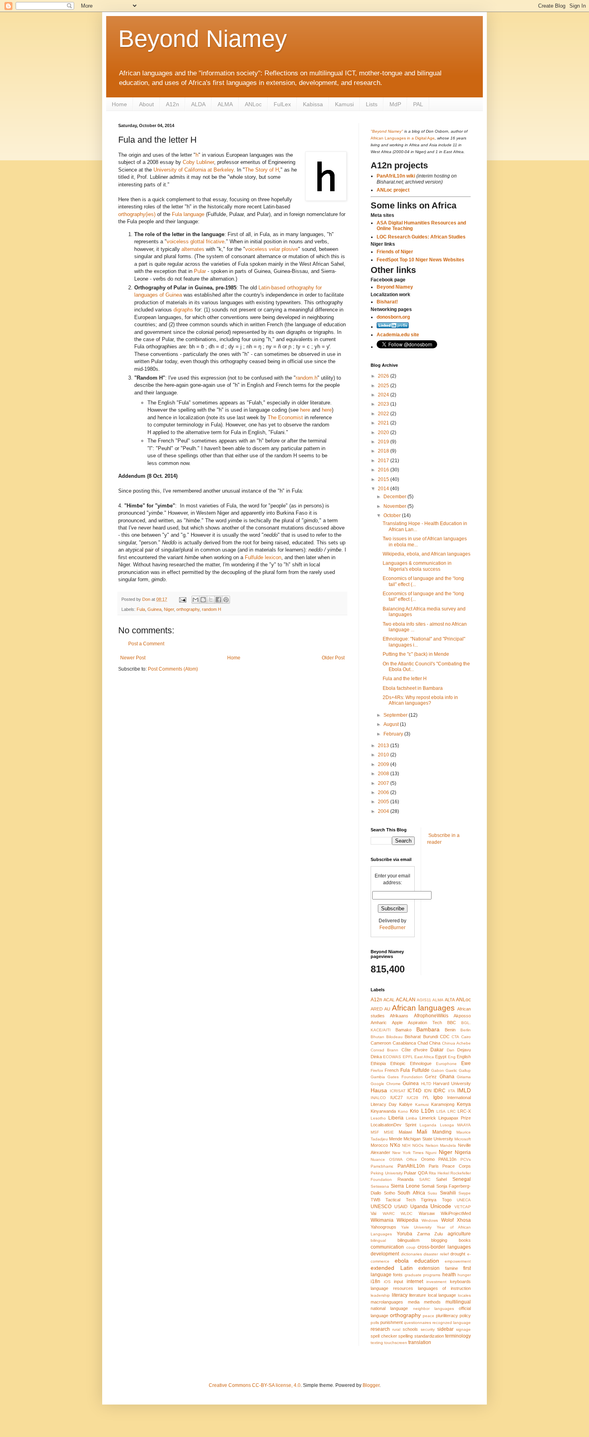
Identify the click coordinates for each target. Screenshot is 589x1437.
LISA (441, 1111)
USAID (400, 1206)
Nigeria (463, 1152)
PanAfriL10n (411, 1166)
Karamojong (442, 1104)
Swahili (448, 1193)
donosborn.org (393, 317)
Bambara (428, 1029)
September (396, 715)
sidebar (445, 1329)
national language (389, 1308)
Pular (200, 271)
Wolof (447, 1220)
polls (375, 1322)
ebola (402, 1260)
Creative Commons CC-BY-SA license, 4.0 (255, 1385)
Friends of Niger (395, 252)
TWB (375, 1199)
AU (387, 1009)
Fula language (188, 214)
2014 (384, 488)
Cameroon (381, 1043)
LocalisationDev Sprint (393, 1124)
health (449, 1274)
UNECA (464, 1200)
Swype (464, 1193)
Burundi (430, 1036)
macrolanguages (387, 1302)
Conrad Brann (384, 1050)
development (385, 1254)
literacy (399, 1295)
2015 (384, 479)
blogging (439, 1240)
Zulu (438, 1233)
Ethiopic (397, 1063)
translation (419, 1342)
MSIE (389, 1132)
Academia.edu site (398, 335)
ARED (377, 1009)
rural (396, 1329)
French (392, 1070)
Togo (447, 1199)
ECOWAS (392, 1057)
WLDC (406, 1213)
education (426, 1260)
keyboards (460, 1281)
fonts (398, 1274)
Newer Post (132, 658)
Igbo (438, 1097)
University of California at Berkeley (193, 170)
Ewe (466, 1063)
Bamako (403, 1029)
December (395, 496)
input (398, 1281)
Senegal (461, 1179)
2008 (384, 773)
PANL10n (447, 1159)
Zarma (423, 1233)
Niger (169, 609)
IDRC (440, 1090)
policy (465, 1315)
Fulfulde (421, 1070)
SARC (424, 1179)
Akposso (462, 1015)
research (380, 1329)
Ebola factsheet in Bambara (413, 688)
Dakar (437, 1050)
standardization (429, 1336)
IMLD (464, 1090)
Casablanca (404, 1043)
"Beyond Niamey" (387, 131)
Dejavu (464, 1049)
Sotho (389, 1192)
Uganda (419, 1206)
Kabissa (313, 104)
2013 (384, 745)
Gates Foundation (404, 1077)
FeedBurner (392, 927)
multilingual (458, 1302)
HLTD (426, 1083)
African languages (423, 1008)
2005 (384, 801)
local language (442, 1295)
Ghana (447, 1076)
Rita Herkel (439, 1173)
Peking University (387, 1173)
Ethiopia (378, 1063)
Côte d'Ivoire (414, 1049)
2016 (384, 470)
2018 (384, 451)
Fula (141, 609)
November (395, 506)
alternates (193, 249)
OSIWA (396, 1159)
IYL (426, 1097)
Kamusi (344, 104)
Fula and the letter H (405, 678)
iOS (387, 1281)
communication (387, 1247)
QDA (423, 1172)
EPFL (408, 1057)
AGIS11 (424, 1000)
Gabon (437, 1070)
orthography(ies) (136, 214)
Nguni (431, 1152)
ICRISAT (397, 1091)
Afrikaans (399, 1015)
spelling (405, 1336)
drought (457, 1253)
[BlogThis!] (203, 600)
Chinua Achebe (456, 1043)
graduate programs (422, 1275)
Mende (395, 1138)
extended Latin (392, 1268)
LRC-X (464, 1111)
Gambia (378, 1077)
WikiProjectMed (456, 1213)
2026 (384, 376)
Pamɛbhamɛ (382, 1166)
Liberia (395, 1118)
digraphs (183, 310)
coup (411, 1247)
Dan (450, 1050)
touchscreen (395, 1342)
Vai (373, 1213)
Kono (403, 1111)
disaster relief (436, 1254)
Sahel (441, 1179)
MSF (375, 1132)
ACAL (389, 999)
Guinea (154, 609)
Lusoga (447, 1125)
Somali (428, 1186)
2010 (384, 755)
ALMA (225, 104)
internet (415, 1281)
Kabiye (405, 1104)
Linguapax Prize (454, 1118)
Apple (397, 1022)
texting (377, 1342)
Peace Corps (456, 1166)
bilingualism (408, 1240)
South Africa (411, 1193)
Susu (432, 1193)
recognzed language (451, 1322)
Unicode (440, 1206)
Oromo (428, 1159)
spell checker (384, 1336)
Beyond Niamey (202, 38)
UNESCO (381, 1206)
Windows (430, 1220)
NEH (406, 1145)
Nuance (378, 1159)
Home (119, 104)
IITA (451, 1091)
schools (410, 1329)
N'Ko (395, 1145)
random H (211, 609)
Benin (450, 1029)
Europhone (446, 1063)
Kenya (464, 1104)
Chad (423, 1043)
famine (451, 1268)
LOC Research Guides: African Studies (421, 237)
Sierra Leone (405, 1186)
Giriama (464, 1077)
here (305, 410)
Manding (442, 1132)
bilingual (378, 1240)
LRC (452, 1111)
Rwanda (405, 1179)
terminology (458, 1336)
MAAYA (464, 1125)
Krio (414, 1111)
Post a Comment (146, 644)
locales (464, 1295)
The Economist (285, 417)
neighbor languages (433, 1308)
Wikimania (382, 1220)
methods (432, 1302)
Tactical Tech (400, 1199)
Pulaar (410, 1172)
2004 (384, 811)
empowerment (458, 1261)
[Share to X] (211, 600)
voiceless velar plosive (271, 249)
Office (411, 1159)
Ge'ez (431, 1076)
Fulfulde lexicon (263, 557)
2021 (384, 423)
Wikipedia (407, 1220)
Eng (452, 1057)
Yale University (416, 1227)
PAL (418, 104)
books (465, 1240)
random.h (306, 378)
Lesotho (378, 1118)
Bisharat (413, 1036)
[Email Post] (182, 599)
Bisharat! (387, 302)
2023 (384, 404)
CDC (445, 1036)
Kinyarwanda (383, 1111)
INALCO (378, 1097)
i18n (375, 1281)
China (434, 1043)
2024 (384, 395)
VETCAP (462, 1207)
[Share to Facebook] (218, 600)
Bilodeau (394, 1037)
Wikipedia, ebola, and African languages (426, 554)
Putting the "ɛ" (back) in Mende (416, 654)
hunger (464, 1275)
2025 (384, 385)
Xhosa (464, 1220)
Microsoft (462, 1139)
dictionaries (411, 1254)
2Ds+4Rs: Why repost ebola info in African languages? (420, 700)
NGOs (418, 1145)
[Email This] (196, 600)
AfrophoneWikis (431, 1016)
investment (436, 1281)
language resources (392, 1288)
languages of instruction (444, 1288)
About (146, 104)
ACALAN (406, 999)
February (393, 734)
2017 (384, 460)
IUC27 (396, 1097)
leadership (380, 1295)
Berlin (465, 1030)
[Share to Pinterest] (226, 600)
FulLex (282, 104)
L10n (427, 1111)
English (464, 1056)
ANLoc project (393, 190)
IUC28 (412, 1097)
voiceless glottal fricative (195, 241)
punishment (391, 1322)
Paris (434, 1166)
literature (417, 1295)
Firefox (377, 1070)
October (392, 515)
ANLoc (253, 104)
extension (429, 1268)
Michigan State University (428, 1138)
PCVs (465, 1159)
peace (428, 1316)
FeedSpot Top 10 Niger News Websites (420, 260)
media (414, 1302)
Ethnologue (421, 1063)
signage (463, 1329)
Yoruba (404, 1234)
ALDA (198, 104)
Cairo (466, 1037)
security (428, 1329)
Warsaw (427, 1213)
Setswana (380, 1186)
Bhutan (377, 1037)
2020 (384, 432)
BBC (451, 1022)
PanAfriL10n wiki (396, 176)
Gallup (465, 1070)
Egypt (440, 1056)
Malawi (405, 1132)
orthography (188, 609)
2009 (384, 764)
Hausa (379, 1090)
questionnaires (417, 1322)
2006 (384, 792)
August (391, 724)
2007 (384, 783)
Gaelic (451, 1070)
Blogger (371, 1385)
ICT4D (414, 1090)
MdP (395, 104)
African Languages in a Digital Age (403, 138)
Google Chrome (386, 1083)
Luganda (428, 1125)
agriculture (459, 1234)
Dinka (376, 1056)
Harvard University (452, 1083)
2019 (384, 442)
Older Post (333, 658)
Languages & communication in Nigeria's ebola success (417, 566)
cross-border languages (444, 1247)
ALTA (450, 999)
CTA (455, 1037)
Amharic (379, 1022)
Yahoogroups (383, 1227)
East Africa (424, 1057)
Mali (422, 1131)
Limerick (428, 1118)
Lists (371, 104)
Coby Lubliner (198, 162)
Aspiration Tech (425, 1022)
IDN (428, 1090)
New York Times (408, 1152)
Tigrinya (428, 1199)
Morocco (379, 1145)
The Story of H (262, 170)
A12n (172, 104)
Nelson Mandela (441, 1145)
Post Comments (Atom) (173, 669)
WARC (389, 1213)
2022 (384, 413)
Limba (411, 1118)
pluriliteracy (447, 1315)
